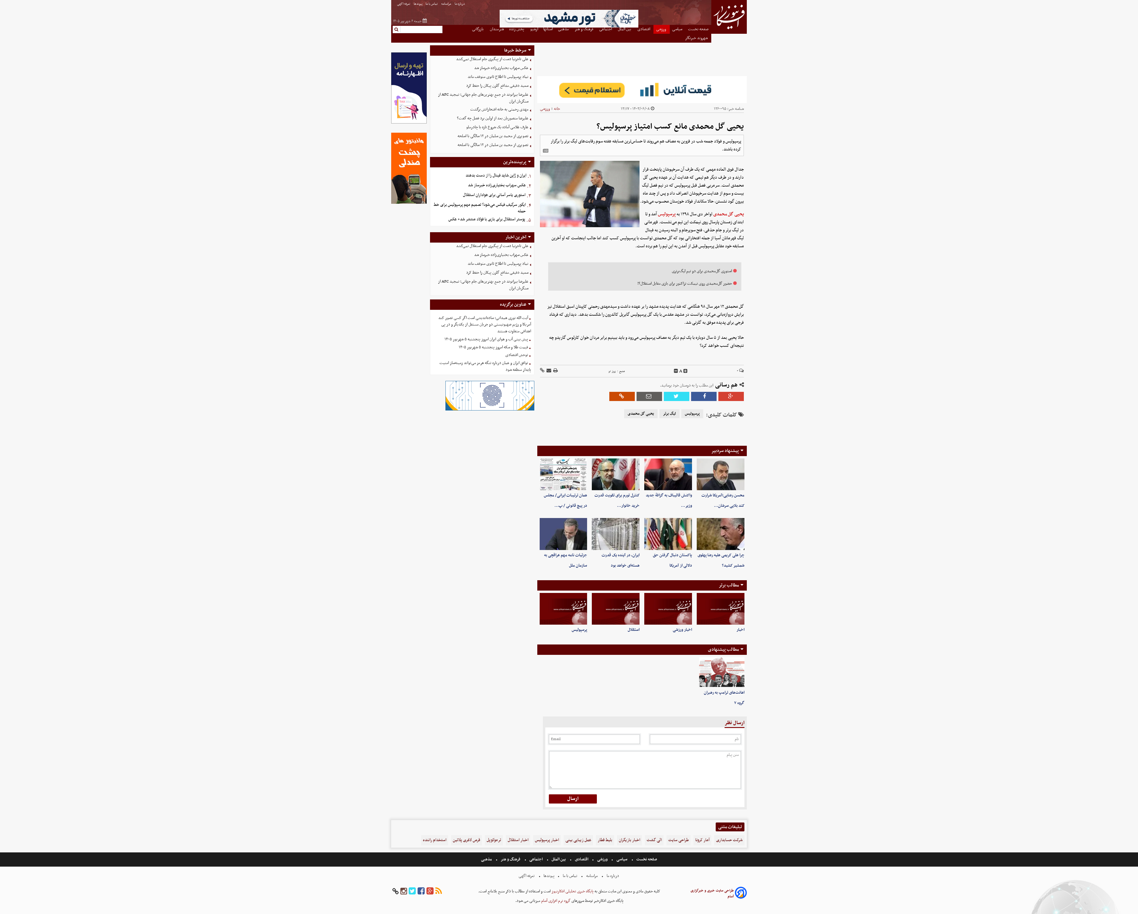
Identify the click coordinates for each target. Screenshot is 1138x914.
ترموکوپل (494, 840)
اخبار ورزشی (682, 629)
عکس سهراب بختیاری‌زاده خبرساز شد (501, 68)
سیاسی (622, 859)
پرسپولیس (667, 214)
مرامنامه (446, 4)
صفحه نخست (646, 859)
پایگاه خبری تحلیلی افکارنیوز (572, 891)
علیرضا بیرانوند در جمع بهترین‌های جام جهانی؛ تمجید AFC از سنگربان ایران (483, 98)
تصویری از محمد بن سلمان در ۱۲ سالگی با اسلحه (493, 136)
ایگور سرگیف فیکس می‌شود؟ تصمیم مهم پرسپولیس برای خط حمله (480, 208)
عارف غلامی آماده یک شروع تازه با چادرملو (497, 127)
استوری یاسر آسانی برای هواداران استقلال (494, 195)
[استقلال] (616, 609)
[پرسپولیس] (563, 609)
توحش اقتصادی (516, 355)
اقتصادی (581, 859)
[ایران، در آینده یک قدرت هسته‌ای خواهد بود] (616, 534)
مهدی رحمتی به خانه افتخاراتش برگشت (499, 109)
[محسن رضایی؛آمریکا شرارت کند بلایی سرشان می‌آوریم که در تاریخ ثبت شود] (720, 474)
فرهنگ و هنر (510, 859)
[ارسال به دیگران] (548, 371)
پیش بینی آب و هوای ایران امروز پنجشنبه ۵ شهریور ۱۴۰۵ (486, 339)
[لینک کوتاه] (542, 371)
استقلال (634, 629)
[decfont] (676, 371)
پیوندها (418, 4)
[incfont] (685, 371)
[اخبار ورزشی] (668, 609)
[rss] (438, 891)
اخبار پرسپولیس (547, 840)
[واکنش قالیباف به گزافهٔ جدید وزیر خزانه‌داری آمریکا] (668, 474)
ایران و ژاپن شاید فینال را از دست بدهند (496, 175)
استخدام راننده (434, 840)
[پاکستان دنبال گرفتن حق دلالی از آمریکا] (668, 534)
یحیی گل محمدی (728, 214)
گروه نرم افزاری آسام (555, 900)
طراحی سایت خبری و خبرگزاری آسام (712, 893)
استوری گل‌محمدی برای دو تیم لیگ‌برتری (702, 271)
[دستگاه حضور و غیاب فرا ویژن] (489, 410)
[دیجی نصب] (409, 203)
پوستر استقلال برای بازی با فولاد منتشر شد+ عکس (486, 219)
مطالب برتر (729, 585)
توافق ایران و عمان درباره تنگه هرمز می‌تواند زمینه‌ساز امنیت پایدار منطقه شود (485, 366)
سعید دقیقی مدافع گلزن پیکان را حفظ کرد (497, 85)
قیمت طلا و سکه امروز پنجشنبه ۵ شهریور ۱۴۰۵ (493, 347)
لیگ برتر (669, 414)
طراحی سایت (678, 840)
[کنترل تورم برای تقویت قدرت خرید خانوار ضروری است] (616, 474)
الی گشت (654, 840)
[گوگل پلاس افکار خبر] (430, 891)
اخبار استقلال (518, 840)
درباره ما (460, 4)
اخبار (740, 629)
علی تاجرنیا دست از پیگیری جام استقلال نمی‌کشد (492, 59)
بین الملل (559, 859)
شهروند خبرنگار (697, 38)
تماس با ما (432, 4)
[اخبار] (720, 609)
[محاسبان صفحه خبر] (409, 123)
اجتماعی (536, 859)
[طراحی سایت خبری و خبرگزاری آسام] (741, 894)
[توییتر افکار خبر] (412, 891)
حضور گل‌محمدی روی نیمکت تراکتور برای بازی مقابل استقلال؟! (684, 283)
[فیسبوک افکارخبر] (421, 891)
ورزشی (545, 108)
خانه (557, 108)
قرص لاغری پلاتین (466, 840)
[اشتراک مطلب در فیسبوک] (704, 396)
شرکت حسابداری (729, 840)
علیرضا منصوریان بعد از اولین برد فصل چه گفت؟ (492, 118)
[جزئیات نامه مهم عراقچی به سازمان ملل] (563, 534)
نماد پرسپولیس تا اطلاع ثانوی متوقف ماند (498, 76)
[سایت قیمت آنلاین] (642, 89)
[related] (545, 150)
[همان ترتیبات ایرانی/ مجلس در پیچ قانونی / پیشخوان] (563, 474)
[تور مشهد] (569, 27)
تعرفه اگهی (404, 4)
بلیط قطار (605, 840)
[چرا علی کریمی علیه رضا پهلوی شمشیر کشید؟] (720, 534)
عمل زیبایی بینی (578, 840)
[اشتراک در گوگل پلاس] (731, 396)
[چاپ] (555, 371)
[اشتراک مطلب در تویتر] (676, 396)
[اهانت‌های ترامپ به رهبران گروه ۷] (721, 672)
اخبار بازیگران (629, 840)
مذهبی (487, 859)
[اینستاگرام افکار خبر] (403, 891)
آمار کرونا (702, 840)
